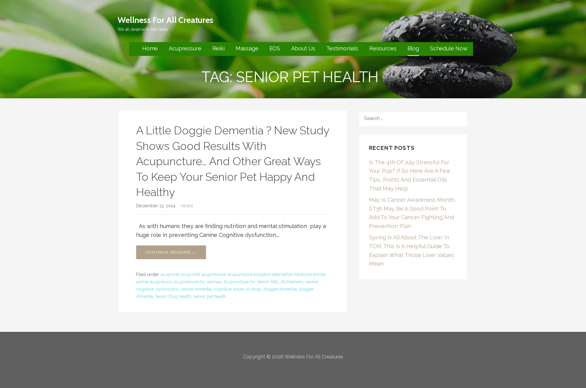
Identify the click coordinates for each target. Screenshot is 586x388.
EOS (274, 48)
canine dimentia (196, 289)
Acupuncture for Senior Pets (251, 281)
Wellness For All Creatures (165, 20)
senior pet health (209, 296)
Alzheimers (292, 281)
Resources (382, 48)
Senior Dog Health (173, 296)
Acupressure (185, 48)
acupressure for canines (197, 281)
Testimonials (342, 48)
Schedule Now (449, 48)
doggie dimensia (280, 289)
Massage (247, 48)
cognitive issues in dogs (237, 289)
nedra (187, 205)
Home (150, 48)
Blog (413, 48)
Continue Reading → (171, 252)
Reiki (218, 48)
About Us (303, 48)
